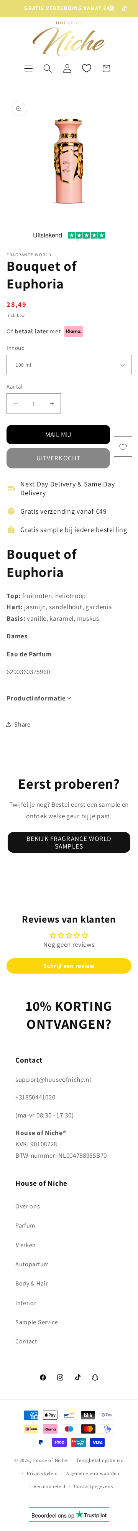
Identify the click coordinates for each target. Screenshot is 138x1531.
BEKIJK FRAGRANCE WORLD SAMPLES (69, 842)
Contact (26, 1341)
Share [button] (22, 724)
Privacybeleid (42, 1473)
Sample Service (36, 1322)
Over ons (27, 1206)
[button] (28, 68)
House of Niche (50, 1460)
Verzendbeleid (50, 1486)
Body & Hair (31, 1283)
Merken (25, 1245)
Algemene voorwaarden (93, 1473)
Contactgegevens (93, 1486)
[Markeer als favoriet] (123, 447)
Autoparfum (32, 1264)
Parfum (25, 1225)
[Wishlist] (87, 68)
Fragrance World (29, 254)
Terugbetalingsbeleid (100, 1460)
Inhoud (16, 347)
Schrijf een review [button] (68, 966)
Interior (25, 1303)
